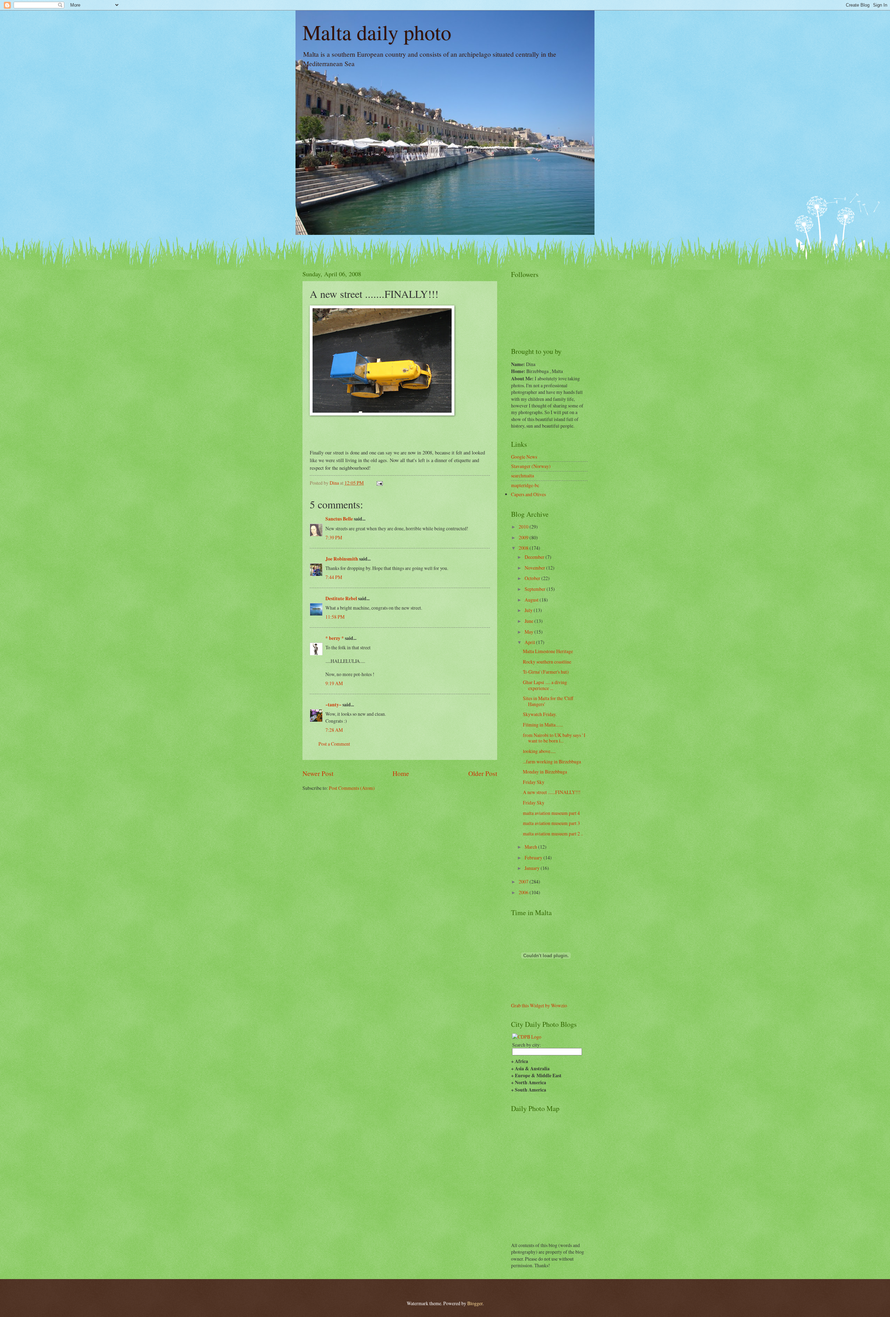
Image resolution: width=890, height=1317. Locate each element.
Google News (524, 456)
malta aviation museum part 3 (551, 823)
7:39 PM (333, 537)
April (530, 642)
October (533, 578)
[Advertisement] (343, 812)
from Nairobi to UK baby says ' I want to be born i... (554, 738)
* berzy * (334, 638)
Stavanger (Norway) (531, 466)
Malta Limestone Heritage (548, 651)
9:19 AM (334, 683)
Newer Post (317, 773)
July (529, 610)
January (533, 868)
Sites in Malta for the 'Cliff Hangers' (548, 701)
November (535, 567)
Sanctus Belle (339, 518)
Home (401, 773)
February (534, 857)
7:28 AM (334, 730)
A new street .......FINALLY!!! (552, 792)
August (532, 599)
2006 (524, 892)
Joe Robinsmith (341, 558)
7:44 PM (333, 577)
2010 (524, 526)
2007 (524, 881)
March (531, 846)
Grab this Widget (527, 1005)
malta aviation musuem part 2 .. (553, 833)
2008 (524, 548)
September (536, 589)
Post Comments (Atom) (352, 788)
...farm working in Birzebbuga (552, 761)
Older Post (482, 773)
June (529, 621)
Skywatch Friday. (540, 714)
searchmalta (522, 475)
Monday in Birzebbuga (545, 771)
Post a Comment (334, 743)
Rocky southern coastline (547, 661)
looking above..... (539, 751)
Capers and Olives (528, 494)
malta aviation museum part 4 (551, 813)
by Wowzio (556, 1005)
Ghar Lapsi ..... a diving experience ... (545, 685)
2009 (524, 537)
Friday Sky (533, 782)
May (529, 631)
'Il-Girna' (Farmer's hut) (546, 671)
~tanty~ (333, 704)
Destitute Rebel (341, 598)
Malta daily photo (376, 32)
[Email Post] (379, 482)
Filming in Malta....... (543, 724)
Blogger (475, 1303)
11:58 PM (335, 616)
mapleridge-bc (525, 485)
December (535, 557)
